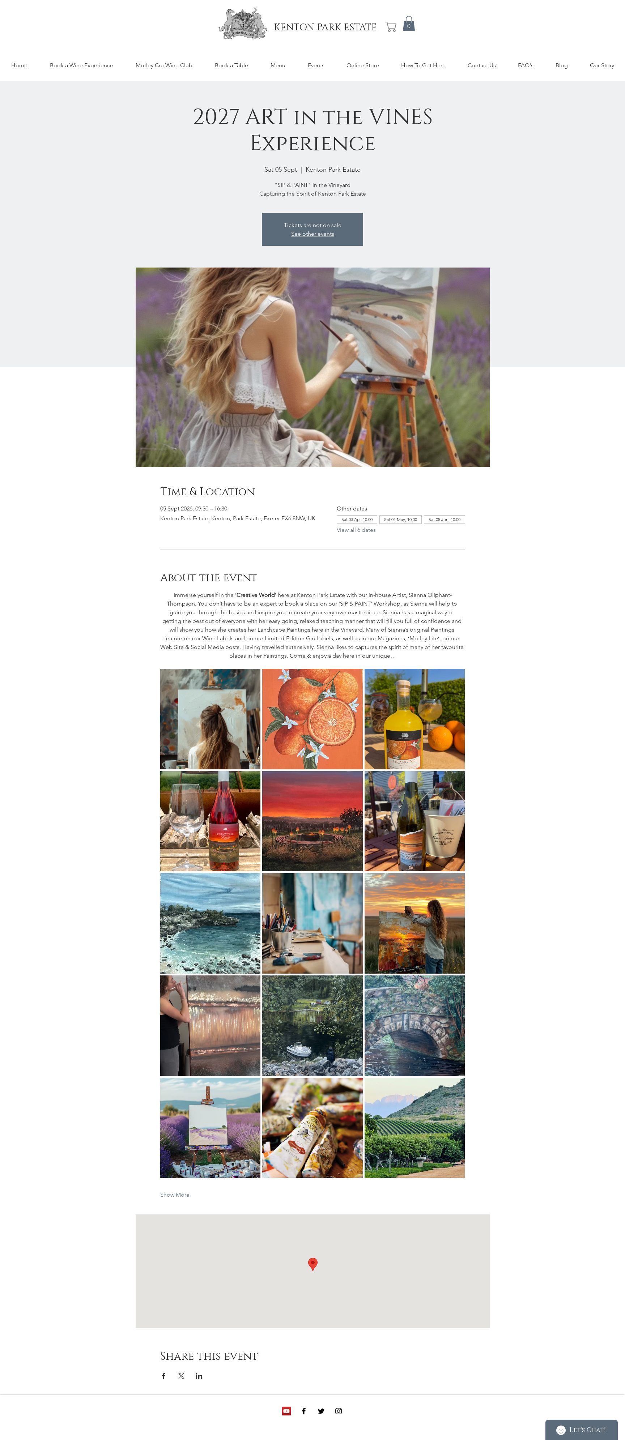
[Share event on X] (181, 1376)
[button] (409, 23)
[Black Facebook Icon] (303, 1411)
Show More (175, 1194)
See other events (312, 233)
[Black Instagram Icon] (338, 1411)
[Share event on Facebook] (163, 1376)
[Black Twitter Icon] (321, 1411)
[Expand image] (210, 719)
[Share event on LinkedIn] (199, 1376)
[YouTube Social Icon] (286, 1411)
